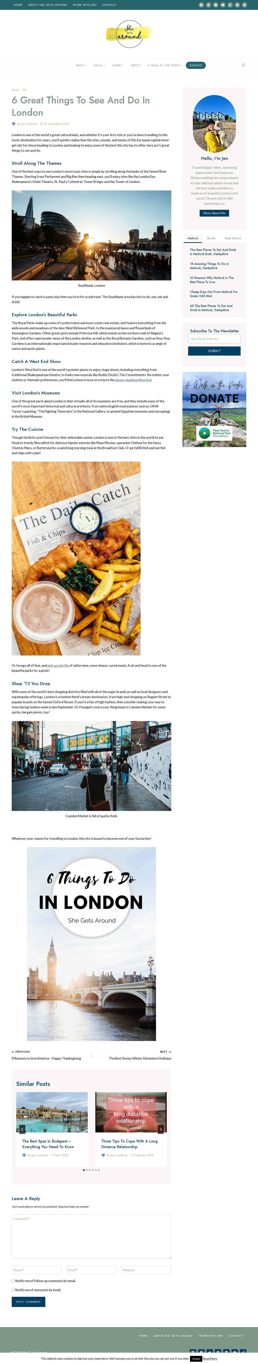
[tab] (84, 1170)
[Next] (161, 1129)
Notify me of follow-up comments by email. (45, 1281)
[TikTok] (230, 4)
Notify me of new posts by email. (38, 1290)
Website (129, 1270)
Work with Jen (85, 5)
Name (18, 1270)
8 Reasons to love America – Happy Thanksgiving (46, 1055)
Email (73, 1270)
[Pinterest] (244, 4)
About (136, 65)
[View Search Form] (243, 65)
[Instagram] (215, 4)
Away (15, 90)
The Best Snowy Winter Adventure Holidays (140, 1055)
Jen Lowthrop (29, 124)
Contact (109, 5)
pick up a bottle (58, 665)
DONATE (196, 65)
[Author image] (13, 124)
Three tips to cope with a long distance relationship (129, 1144)
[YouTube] (223, 4)
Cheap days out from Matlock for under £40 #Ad (214, 294)
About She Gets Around (47, 5)
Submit (214, 351)
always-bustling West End (133, 380)
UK (24, 90)
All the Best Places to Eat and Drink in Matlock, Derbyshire (211, 308)
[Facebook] (201, 4)
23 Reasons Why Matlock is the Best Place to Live (212, 280)
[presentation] (52, 1112)
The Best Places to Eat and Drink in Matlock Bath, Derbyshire (213, 252)
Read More (210, 1358)
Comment (21, 1219)
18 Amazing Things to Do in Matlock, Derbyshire (209, 266)
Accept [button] (196, 1358)
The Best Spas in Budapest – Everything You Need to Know (48, 1144)
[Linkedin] (237, 4)
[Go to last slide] (22, 1129)
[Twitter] (208, 4)
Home (18, 5)
